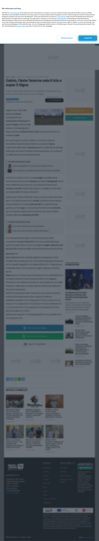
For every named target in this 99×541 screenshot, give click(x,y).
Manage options (67, 38)
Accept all (87, 38)
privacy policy (21, 26)
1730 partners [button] (14, 13)
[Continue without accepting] (96, 2)
